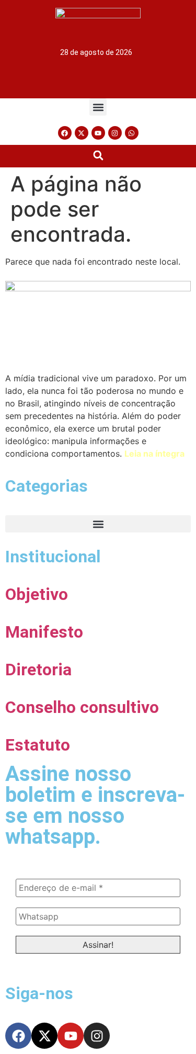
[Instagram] (115, 133)
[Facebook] (65, 133)
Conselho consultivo (82, 707)
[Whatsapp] (132, 133)
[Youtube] (98, 133)
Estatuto (37, 745)
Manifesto (44, 632)
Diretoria (38, 669)
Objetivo (36, 594)
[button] (98, 107)
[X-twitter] (81, 133)
